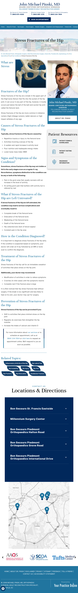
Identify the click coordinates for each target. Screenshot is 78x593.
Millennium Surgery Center (27, 418)
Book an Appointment (40, 19)
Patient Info (68, 27)
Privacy (39, 571)
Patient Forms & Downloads (65, 141)
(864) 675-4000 (18, 14)
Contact (75, 27)
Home (2, 27)
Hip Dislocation (21, 373)
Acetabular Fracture (37, 373)
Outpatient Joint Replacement (54, 27)
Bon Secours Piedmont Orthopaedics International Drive (31, 457)
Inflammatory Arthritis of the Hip (16, 363)
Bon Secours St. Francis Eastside (31, 408)
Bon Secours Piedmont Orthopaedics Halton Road (27, 431)
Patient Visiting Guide (65, 152)
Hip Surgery (20, 27)
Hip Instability (13, 368)
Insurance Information (64, 162)
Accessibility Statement (44, 574)
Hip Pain (36, 368)
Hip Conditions (16, 56)
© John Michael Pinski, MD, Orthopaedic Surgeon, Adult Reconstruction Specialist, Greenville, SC (19, 585)
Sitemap (47, 571)
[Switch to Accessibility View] (3, 588)
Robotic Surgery (39, 27)
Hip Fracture (7, 373)
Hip (10, 56)
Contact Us (28, 574)
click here (26, 338)
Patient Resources (62, 134)
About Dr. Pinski (11, 27)
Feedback (56, 571)
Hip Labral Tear (37, 363)
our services (32, 332)
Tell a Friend (67, 571)
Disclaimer (30, 571)
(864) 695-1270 (38, 14)
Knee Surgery (30, 27)
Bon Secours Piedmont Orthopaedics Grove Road (26, 444)
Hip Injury (25, 368)
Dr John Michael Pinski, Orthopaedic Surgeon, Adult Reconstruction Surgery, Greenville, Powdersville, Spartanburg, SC (34, 54)
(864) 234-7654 (56, 14)
